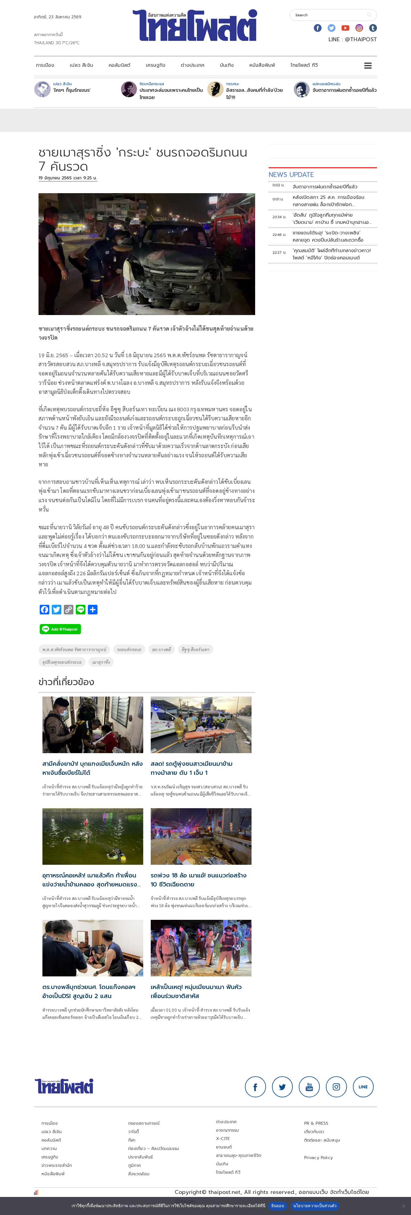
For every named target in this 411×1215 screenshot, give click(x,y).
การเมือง (45, 65)
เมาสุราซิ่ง (101, 662)
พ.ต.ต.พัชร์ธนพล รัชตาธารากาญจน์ (74, 649)
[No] (403, 1206)
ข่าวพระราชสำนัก (57, 1165)
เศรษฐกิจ (155, 65)
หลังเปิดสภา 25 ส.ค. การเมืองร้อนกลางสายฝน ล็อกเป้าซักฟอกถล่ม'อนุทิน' (329, 201)
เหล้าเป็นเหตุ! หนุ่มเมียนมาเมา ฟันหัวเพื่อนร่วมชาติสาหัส (196, 991)
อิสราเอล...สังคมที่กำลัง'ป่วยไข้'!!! (254, 94)
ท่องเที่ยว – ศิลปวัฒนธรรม (153, 1148)
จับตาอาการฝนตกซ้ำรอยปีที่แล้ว (345, 90)
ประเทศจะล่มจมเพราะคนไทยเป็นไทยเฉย (171, 94)
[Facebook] (318, 28)
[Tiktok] (373, 28)
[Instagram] (359, 28)
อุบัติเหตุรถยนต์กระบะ (62, 662)
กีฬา (132, 1140)
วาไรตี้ (133, 1132)
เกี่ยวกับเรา (314, 1132)
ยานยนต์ (224, 1147)
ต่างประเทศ (192, 65)
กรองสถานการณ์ (144, 1123)
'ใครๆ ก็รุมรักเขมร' (72, 90)
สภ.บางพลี (161, 649)
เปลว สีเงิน (81, 65)
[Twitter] (331, 28)
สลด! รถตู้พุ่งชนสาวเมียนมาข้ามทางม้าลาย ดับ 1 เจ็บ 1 (192, 768)
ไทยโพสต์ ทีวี (304, 65)
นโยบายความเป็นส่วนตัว (315, 1205)
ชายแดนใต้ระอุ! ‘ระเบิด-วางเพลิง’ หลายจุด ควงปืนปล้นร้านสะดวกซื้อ (328, 236)
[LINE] (363, 1087)
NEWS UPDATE (291, 175)
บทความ (49, 1148)
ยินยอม (277, 1205)
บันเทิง (227, 65)
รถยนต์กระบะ (129, 649)
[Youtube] (345, 28)
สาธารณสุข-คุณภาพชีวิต (238, 1155)
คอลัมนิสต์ (119, 65)
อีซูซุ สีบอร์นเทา (195, 649)
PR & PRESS (316, 1123)
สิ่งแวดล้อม (139, 1174)
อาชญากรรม (227, 1130)
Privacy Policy (318, 1158)
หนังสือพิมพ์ (262, 65)
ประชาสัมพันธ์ (140, 1157)
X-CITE (223, 1139)
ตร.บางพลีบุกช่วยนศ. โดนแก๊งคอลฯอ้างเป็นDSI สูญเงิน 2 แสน (88, 991)
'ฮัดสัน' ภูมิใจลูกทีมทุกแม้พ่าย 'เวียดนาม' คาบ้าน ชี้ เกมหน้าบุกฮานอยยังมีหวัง (332, 219)
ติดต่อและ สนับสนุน (322, 1140)
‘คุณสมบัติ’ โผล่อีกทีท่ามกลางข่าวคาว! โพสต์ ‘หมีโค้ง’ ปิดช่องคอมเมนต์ (332, 254)
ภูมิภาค (134, 1165)
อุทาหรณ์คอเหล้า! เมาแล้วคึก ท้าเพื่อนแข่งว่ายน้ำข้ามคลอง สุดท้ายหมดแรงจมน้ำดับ (89, 884)
